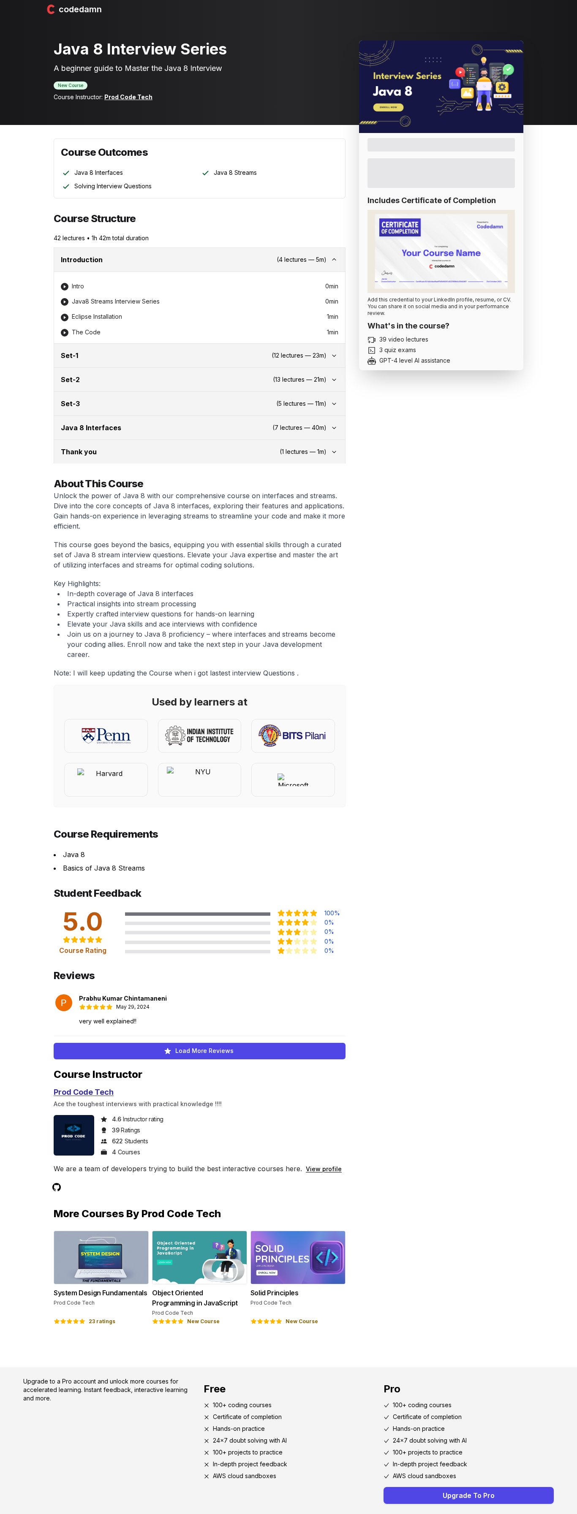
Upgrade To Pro (469, 1495)
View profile (324, 1168)
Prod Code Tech (128, 96)
